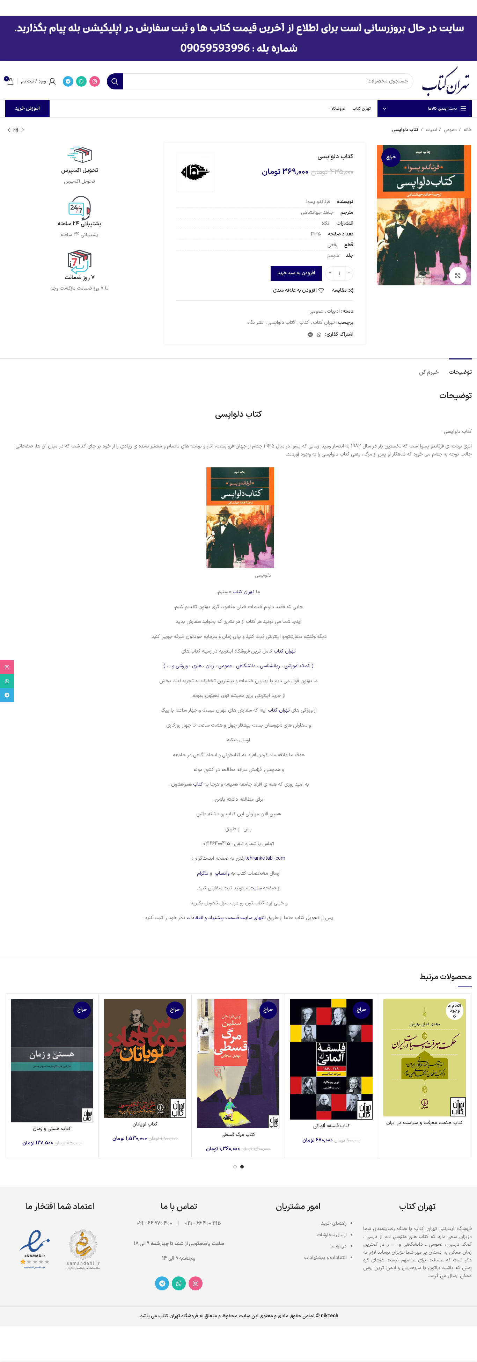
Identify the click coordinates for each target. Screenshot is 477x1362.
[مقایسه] (388, 1010)
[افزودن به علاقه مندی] (388, 1042)
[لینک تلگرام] (68, 81)
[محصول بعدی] (8, 130)
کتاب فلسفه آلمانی (331, 1126)
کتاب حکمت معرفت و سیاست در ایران (424, 1123)
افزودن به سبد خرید (296, 273)
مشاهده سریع (388, 1026)
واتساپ (222, 873)
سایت (256, 888)
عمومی (449, 129)
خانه (467, 129)
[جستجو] (115, 81)
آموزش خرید (27, 108)
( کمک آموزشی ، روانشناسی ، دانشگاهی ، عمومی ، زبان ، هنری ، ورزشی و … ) (238, 666)
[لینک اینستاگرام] (94, 81)
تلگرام (202, 873)
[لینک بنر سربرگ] (249, 7)
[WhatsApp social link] (81, 81)
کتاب (304, 322)
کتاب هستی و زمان (52, 1128)
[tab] (460, 369)
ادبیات (430, 129)
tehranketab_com (265, 858)
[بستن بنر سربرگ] (8, 7)
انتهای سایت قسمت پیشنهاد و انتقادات (226, 918)
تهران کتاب (324, 322)
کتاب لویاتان (144, 1124)
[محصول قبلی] (22, 130)
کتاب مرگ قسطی (238, 1134)
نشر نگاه (255, 322)
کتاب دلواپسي (281, 322)
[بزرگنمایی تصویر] (458, 275)
